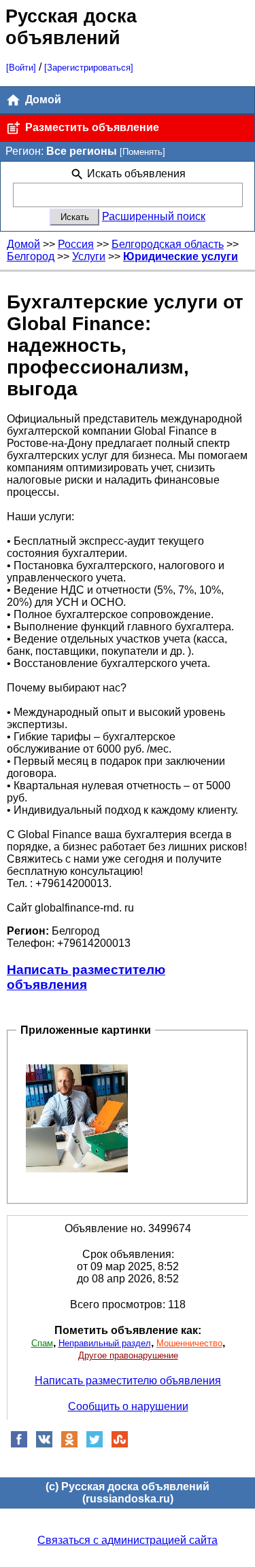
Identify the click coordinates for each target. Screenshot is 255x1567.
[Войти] (21, 67)
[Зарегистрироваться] (88, 67)
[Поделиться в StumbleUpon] (120, 1444)
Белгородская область (168, 244)
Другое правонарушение (128, 1355)
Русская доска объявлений (71, 26)
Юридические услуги (180, 256)
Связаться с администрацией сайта (127, 1540)
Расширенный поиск (153, 216)
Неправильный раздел (104, 1343)
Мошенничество (189, 1343)
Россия (76, 244)
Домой (41, 99)
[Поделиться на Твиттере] (94, 1444)
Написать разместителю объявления (86, 977)
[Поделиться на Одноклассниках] (69, 1444)
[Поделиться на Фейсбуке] (19, 1444)
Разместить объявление (90, 127)
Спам (42, 1343)
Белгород (30, 256)
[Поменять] (142, 152)
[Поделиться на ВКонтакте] (44, 1444)
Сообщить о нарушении (128, 1406)
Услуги (88, 256)
